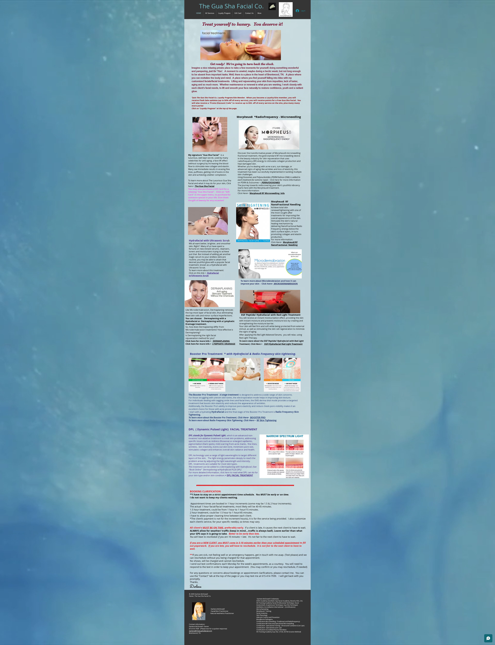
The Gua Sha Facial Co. (231, 6)
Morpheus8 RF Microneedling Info (267, 193)
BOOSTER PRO (258, 417)
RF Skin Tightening (267, 420)
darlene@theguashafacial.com (200, 631)
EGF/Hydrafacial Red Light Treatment (283, 344)
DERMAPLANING (221, 341)
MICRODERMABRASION (285, 283)
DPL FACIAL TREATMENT (240, 475)
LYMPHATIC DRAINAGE (223, 343)
